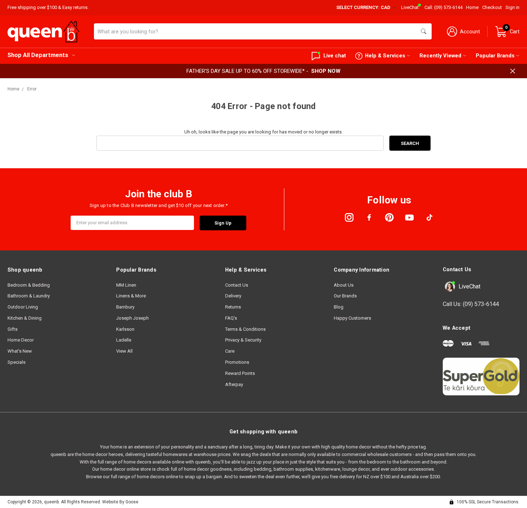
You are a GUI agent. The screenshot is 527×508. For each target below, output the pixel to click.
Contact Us (236, 285)
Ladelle (123, 340)
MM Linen (126, 285)
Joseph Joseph (132, 318)
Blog (338, 307)
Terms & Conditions (245, 329)
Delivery (233, 295)
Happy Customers (352, 318)
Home (472, 7)
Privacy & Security (243, 340)
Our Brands (345, 295)
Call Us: (471, 304)
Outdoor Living (23, 307)
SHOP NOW (326, 71)
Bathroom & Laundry (29, 295)
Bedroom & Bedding (29, 285)
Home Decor (21, 340)
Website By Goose (120, 501)
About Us (343, 285)
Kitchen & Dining (25, 318)
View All (124, 351)
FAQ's (231, 318)
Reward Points (240, 373)
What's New (20, 351)
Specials (16, 362)
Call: (443, 7)
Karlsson (125, 329)
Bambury (125, 307)
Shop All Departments (38, 55)
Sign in (512, 7)
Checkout (492, 7)
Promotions (237, 362)
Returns (233, 307)
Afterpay (234, 384)
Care (229, 351)
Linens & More (131, 295)
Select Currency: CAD (363, 7)
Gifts (13, 329)
